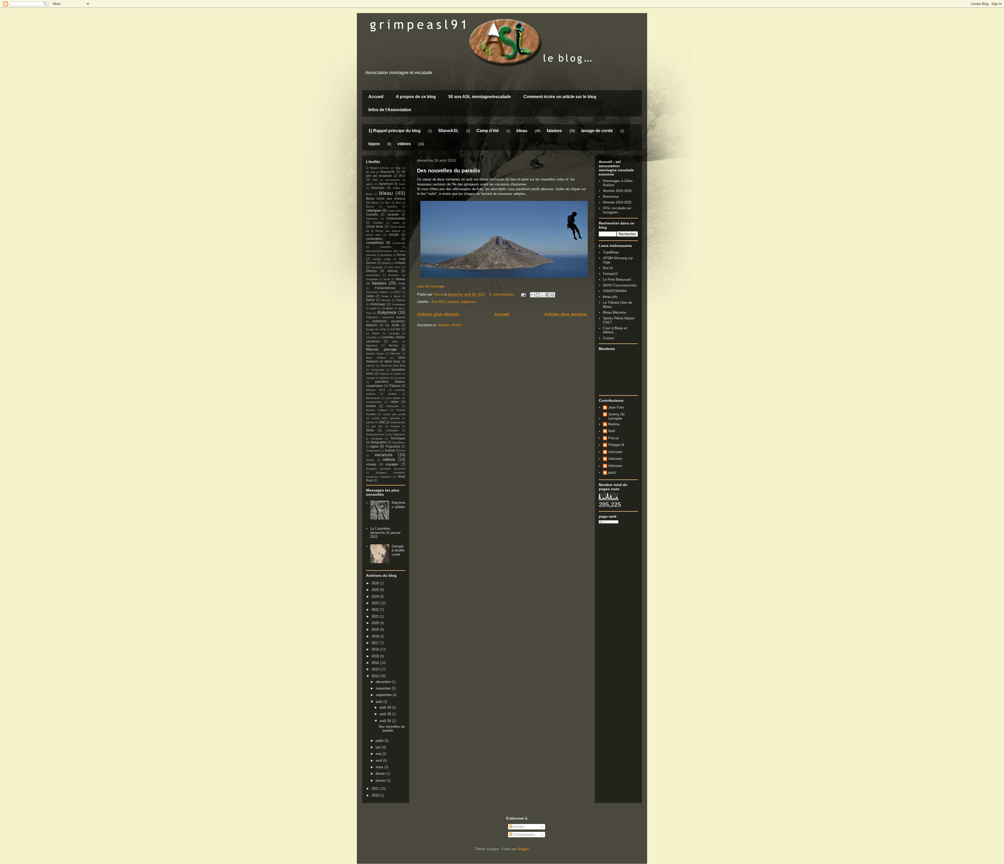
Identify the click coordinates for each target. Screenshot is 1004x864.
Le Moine (373, 333)
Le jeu (395, 329)
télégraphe (378, 442)
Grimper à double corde (398, 550)
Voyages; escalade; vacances (385, 468)
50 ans (370, 172)
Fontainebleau (385, 288)
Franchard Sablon (377, 292)
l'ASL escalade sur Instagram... (617, 210)
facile (387, 279)
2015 (376, 656)
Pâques (394, 385)
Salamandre (398, 422)
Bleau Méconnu (614, 312)
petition (392, 393)
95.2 (402, 175)
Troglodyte (392, 446)
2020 (376, 623)
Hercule (386, 300)
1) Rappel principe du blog (394, 130)
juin (379, 747)
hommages (398, 304)
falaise (400, 279)
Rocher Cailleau (376, 410)
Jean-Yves (616, 407)
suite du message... (432, 286)
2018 (376, 636)
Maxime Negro (375, 353)
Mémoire (395, 353)
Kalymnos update (398, 505)
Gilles (370, 296)
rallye (394, 401)
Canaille (372, 214)
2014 (376, 663)
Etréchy (371, 271)
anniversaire (392, 179)
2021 (376, 616)
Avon (402, 184)
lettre (395, 341)
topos (374, 144)
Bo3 (398, 202)
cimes (395, 222)
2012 (376, 676)
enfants (400, 262)
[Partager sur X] (542, 294)
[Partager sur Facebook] (547, 294)
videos (404, 144)
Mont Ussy (392, 361)
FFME (401, 283)
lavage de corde (597, 130)
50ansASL (448, 130)
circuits (394, 234)
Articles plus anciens (565, 314)
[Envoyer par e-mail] (532, 294)
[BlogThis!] (537, 294)
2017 (376, 643)
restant (371, 406)
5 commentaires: (502, 294)
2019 (376, 629)
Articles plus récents (438, 314)
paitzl (612, 473)
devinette (386, 254)
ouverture (399, 377)
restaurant (392, 406)
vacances (383, 455)
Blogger (523, 849)
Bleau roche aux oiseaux (385, 198)
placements (373, 398)
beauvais (378, 187)
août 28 (386, 714)
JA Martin (387, 308)
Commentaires (523, 835)
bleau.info (610, 297)
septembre (384, 695)
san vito (377, 426)
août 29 (386, 707)
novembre (384, 688)
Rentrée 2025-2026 (617, 191)
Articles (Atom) (449, 325)
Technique (397, 438)
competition (374, 238)
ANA (375, 179)
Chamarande (395, 218)
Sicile (370, 430)
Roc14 (608, 268)
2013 (376, 669)
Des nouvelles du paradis (448, 170)
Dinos (401, 254)
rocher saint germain (386, 418)
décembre (384, 682)
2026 (376, 583)
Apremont (386, 183)
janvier (381, 780)
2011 (376, 788)
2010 (376, 795)
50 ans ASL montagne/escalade (479, 96)
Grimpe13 (610, 274)
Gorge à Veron (391, 296)
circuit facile (374, 226)
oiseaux (384, 373)
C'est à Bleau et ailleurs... (615, 330)
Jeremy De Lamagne (616, 416)
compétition (375, 243)
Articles (518, 827)
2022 (376, 610)
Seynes (395, 426)
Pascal (613, 438)
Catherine (372, 218)
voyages (392, 464)
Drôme (386, 263)
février (381, 774)
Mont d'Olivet (376, 357)
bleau (521, 130)
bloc (387, 202)
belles (396, 188)
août (379, 702)
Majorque (371, 345)
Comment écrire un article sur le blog (559, 96)
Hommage (377, 304)
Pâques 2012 (375, 389)
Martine (613, 424)
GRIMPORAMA (615, 291)
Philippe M (616, 445)
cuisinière (385, 246)
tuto (403, 450)
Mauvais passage (381, 349)
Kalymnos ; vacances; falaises (385, 317)
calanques (373, 210)
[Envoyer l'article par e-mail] (523, 294)
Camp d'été (487, 130)
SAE (382, 422)
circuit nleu (373, 234)
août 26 (386, 721)
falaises (554, 130)
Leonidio (394, 333)
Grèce (370, 300)
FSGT (397, 292)
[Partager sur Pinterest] (552, 294)
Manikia (393, 345)
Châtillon (378, 222)
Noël (611, 431)
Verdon (370, 460)
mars (380, 767)
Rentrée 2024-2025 (617, 202)
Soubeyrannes (375, 434)
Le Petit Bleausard (617, 279)
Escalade (377, 267)
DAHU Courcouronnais (620, 285)
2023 (376, 603)
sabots (370, 422)
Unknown (615, 452)
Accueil (375, 96)
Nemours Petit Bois (393, 365)
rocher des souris (394, 414)
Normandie (377, 369)
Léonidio (371, 337)
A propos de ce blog (416, 96)
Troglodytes (373, 450)
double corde (382, 259)
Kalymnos (468, 302)
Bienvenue (611, 197)
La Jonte (392, 325)
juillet (380, 741)
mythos (370, 365)
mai (379, 754)
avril (379, 761)
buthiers (392, 206)
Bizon (369, 194)
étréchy (392, 271)
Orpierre (384, 377)
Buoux (370, 206)
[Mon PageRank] (608, 522)
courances (399, 242)
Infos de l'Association (389, 110)
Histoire (400, 300)
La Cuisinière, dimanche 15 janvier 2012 (385, 533)
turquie (390, 450)
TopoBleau (398, 442)
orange (370, 377)
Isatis (373, 308)
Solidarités (392, 430)
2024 (376, 596)
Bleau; (375, 202)
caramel (393, 214)
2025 (376, 590)
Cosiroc (608, 338)
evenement (373, 275)
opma (397, 373)
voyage (371, 464)
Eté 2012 (438, 302)
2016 (376, 649)
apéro (369, 184)
